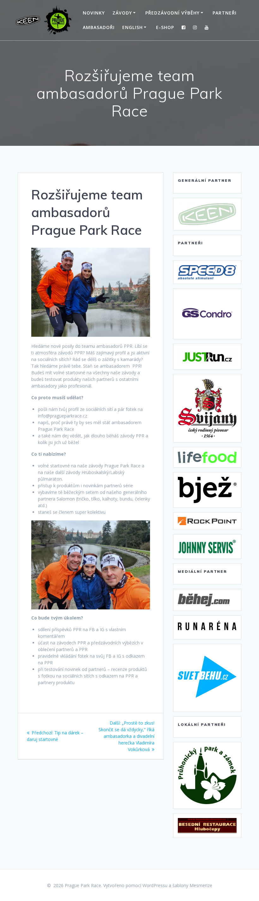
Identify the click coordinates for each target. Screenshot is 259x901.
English (132, 27)
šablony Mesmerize (192, 885)
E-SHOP (165, 27)
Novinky (94, 13)
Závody (122, 13)
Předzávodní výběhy (172, 13)
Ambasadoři (99, 27)
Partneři (225, 13)
